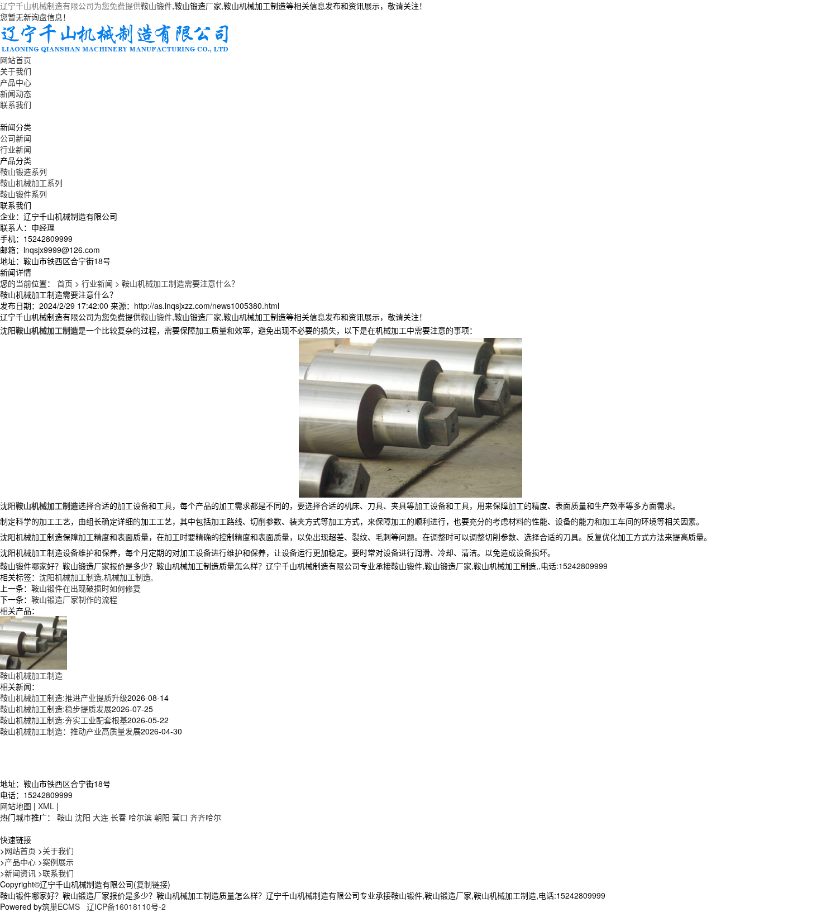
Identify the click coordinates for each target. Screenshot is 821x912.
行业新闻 (15, 149)
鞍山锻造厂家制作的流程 (74, 599)
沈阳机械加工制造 (70, 576)
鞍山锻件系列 (23, 193)
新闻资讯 (20, 872)
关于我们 (15, 71)
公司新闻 (15, 138)
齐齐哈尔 (205, 817)
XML (46, 805)
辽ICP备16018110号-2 (126, 906)
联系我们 (15, 104)
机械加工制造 (127, 576)
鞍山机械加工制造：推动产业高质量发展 (70, 731)
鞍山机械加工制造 (31, 675)
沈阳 (82, 817)
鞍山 (65, 817)
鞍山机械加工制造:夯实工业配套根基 (63, 719)
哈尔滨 (140, 817)
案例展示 (58, 861)
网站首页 (15, 59)
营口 (180, 817)
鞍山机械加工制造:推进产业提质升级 (63, 697)
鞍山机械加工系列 (31, 182)
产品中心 (15, 82)
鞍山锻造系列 (23, 171)
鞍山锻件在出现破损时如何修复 (86, 588)
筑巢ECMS (61, 906)
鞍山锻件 (156, 5)
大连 (100, 817)
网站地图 (15, 805)
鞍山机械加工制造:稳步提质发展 (56, 708)
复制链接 (152, 884)
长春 (118, 817)
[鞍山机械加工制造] (33, 641)
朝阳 (162, 817)
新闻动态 (15, 93)
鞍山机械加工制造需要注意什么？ (180, 283)
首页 (65, 283)
